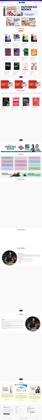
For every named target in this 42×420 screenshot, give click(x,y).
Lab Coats (40, 4)
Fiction (6, 4)
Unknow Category (3, 277)
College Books (16, 4)
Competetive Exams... (11, 4)
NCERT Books (26, 4)
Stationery (2, 4)
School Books (21, 4)
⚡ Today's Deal (23, 2)
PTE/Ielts (3, 93)
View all (21, 310)
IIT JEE (10, 93)
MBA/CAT (7, 93)
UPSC (19, 93)
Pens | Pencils (35, 93)
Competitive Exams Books (6, 44)
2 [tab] (21, 16)
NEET (14, 93)
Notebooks (31, 93)
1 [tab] (20, 16)
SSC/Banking (27, 93)
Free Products (31, 4)
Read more (34, 399)
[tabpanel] (21, 11)
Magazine (36, 4)
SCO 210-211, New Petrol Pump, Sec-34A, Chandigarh (5, 0)
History (39, 93)
